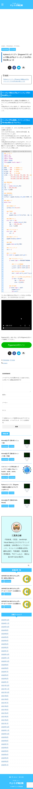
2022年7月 (4, 672)
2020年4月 (4, 754)
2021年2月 (4, 720)
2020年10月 (5, 734)
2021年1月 (4, 723)
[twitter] (9, 67)
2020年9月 (4, 737)
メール (4, 402)
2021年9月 (4, 696)
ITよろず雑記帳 (16, 5)
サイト (4, 410)
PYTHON (12, 360)
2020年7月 (4, 744)
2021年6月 (4, 706)
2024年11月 (5, 623)
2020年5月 (4, 751)
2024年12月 (5, 620)
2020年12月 (5, 727)
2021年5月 (4, 710)
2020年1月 (4, 765)
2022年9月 (4, 665)
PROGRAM (6, 360)
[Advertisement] (16, 26)
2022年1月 (4, 682)
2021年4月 (4, 713)
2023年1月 (4, 651)
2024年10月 (5, 627)
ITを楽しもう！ (16, 780)
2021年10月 (5, 692)
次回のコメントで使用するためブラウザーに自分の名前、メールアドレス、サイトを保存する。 (16, 420)
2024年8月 (4, 634)
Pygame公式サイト (16, 345)
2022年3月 (4, 675)
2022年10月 (5, 661)
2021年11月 (5, 689)
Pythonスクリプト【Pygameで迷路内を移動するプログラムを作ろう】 (10, 487)
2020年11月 (5, 730)
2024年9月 (4, 630)
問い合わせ (14, 777)
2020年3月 (4, 758)
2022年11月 (5, 658)
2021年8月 (4, 699)
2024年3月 (4, 637)
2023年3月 (4, 644)
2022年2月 (4, 678)
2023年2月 (4, 647)
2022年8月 (4, 668)
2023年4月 (4, 640)
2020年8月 (4, 741)
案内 (22, 777)
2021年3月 (4, 716)
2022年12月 (5, 654)
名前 (4, 394)
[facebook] (14, 67)
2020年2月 (4, 761)
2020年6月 (4, 747)
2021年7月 (4, 703)
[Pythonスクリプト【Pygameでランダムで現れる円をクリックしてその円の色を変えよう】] (19, 67)
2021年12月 (5, 685)
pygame (5, 363)
